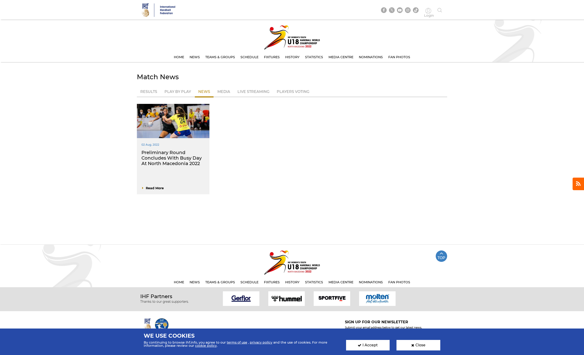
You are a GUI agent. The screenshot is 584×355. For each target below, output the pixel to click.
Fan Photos (399, 57)
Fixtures (272, 57)
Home (179, 57)
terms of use (237, 342)
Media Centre (340, 57)
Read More (155, 188)
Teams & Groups (220, 57)
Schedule (249, 57)
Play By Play (177, 91)
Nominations (371, 57)
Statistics (314, 57)
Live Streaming (253, 91)
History (292, 57)
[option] (241, 298)
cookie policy (206, 346)
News (195, 57)
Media (223, 91)
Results (148, 91)
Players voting (293, 91)
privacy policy (261, 342)
